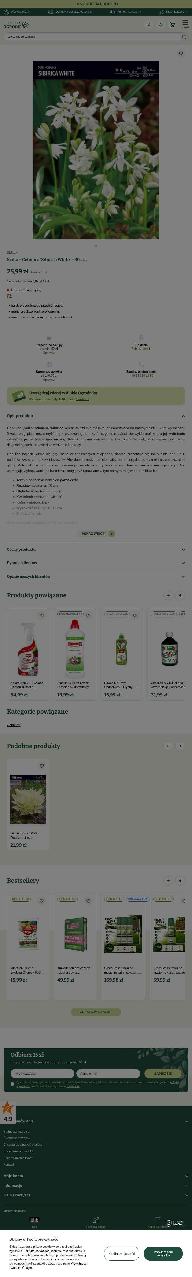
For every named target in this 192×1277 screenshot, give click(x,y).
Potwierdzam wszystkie (163, 1253)
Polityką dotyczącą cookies (42, 1251)
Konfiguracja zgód (121, 1253)
